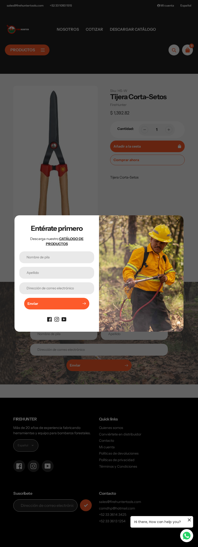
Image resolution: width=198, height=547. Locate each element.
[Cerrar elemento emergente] (177, 221)
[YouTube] (64, 319)
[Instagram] (56, 319)
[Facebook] (49, 319)
